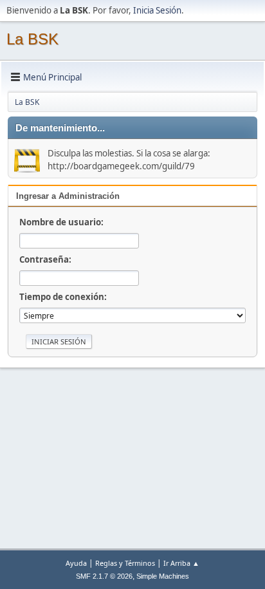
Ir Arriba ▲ (181, 563)
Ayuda (76, 563)
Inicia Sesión (157, 10)
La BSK (32, 39)
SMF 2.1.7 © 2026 (104, 576)
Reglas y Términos (125, 563)
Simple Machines (162, 576)
